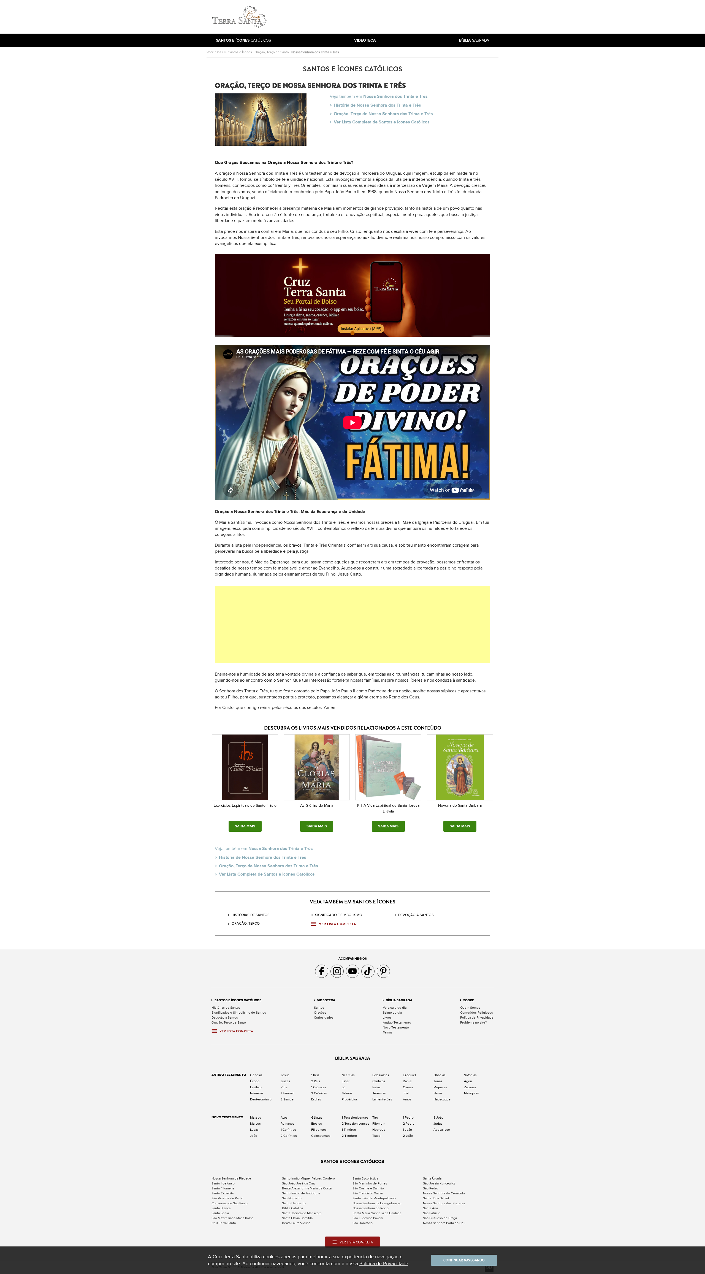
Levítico (256, 1087)
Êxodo (254, 1081)
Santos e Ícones (240, 52)
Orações (320, 1012)
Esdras (316, 1099)
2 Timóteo (349, 1136)
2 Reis (315, 1081)
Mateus (255, 1117)
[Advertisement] (390, 16)
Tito (375, 1117)
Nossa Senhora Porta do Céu (444, 1223)
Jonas (437, 1081)
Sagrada (474, 40)
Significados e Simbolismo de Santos (239, 1012)
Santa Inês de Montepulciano (374, 1198)
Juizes (285, 1081)
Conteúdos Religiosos (476, 1012)
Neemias (348, 1075)
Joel (406, 1093)
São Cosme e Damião (368, 1188)
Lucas (254, 1130)
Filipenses (319, 1130)
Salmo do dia (392, 1012)
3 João (438, 1117)
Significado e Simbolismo (338, 915)
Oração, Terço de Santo (271, 52)
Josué (285, 1075)
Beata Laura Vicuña (296, 1223)
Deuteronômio (261, 1099)
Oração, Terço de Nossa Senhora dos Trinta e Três (383, 114)
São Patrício (431, 1213)
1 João (407, 1130)
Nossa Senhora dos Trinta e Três (315, 52)
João (253, 1136)
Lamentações (382, 1099)
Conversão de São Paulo (230, 1203)
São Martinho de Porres (369, 1183)
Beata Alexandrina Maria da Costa (307, 1188)
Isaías (376, 1087)
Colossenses (320, 1136)
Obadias (439, 1075)
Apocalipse (441, 1130)
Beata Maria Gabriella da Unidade (377, 1213)
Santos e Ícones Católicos (238, 1000)
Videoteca (326, 1000)
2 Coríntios (289, 1136)
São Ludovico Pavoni (367, 1218)
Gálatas (316, 1117)
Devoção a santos (416, 915)
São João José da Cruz (299, 1183)
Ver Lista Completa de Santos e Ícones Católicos (382, 122)
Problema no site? (473, 1022)
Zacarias (470, 1087)
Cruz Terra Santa (224, 1223)
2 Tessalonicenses (355, 1123)
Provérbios (350, 1099)
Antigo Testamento (397, 1022)
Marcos (255, 1123)
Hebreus (378, 1130)
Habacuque (442, 1099)
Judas (437, 1123)
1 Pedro (408, 1117)
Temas (387, 1032)
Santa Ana (430, 1208)
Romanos (287, 1123)
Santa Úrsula (432, 1178)
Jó (343, 1087)
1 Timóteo (349, 1130)
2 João (408, 1136)
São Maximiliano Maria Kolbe (233, 1218)
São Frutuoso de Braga (440, 1218)
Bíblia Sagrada (399, 1000)
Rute (284, 1087)
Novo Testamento (396, 1027)
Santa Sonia (220, 1213)
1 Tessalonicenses (355, 1117)
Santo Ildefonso (223, 1183)
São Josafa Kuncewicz (439, 1183)
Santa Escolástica (365, 1178)
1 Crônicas (318, 1087)
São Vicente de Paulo (227, 1198)
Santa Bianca (221, 1208)
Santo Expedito (223, 1193)
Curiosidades (323, 1017)
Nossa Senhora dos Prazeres (444, 1203)
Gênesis (256, 1075)
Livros (387, 1017)
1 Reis (315, 1075)
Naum (437, 1093)
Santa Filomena (223, 1188)
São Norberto (292, 1198)
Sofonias (470, 1075)
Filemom (378, 1123)
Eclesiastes (380, 1075)
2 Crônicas (319, 1093)
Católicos (243, 40)
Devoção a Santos (225, 1017)
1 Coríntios (288, 1130)
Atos (284, 1117)
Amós (407, 1099)
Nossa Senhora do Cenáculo (444, 1193)
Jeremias (379, 1093)
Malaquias (471, 1093)
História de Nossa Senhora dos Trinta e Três (377, 105)
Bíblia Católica (292, 1208)
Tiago (376, 1136)
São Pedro (430, 1188)
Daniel (407, 1081)
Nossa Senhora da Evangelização (376, 1203)
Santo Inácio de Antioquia (301, 1193)
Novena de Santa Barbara (460, 805)
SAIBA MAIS (245, 826)
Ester (345, 1081)
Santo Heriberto (294, 1203)
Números (257, 1093)
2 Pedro (408, 1123)
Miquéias (440, 1087)
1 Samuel (287, 1093)
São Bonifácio (362, 1223)
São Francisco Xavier (367, 1193)
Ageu (468, 1081)
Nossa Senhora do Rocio (370, 1208)
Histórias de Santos (251, 915)
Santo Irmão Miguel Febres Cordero (308, 1178)
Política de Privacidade (477, 1017)
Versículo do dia (394, 1008)
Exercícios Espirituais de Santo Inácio (245, 805)
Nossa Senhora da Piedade (231, 1178)
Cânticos (378, 1081)
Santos (319, 1008)
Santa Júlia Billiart (436, 1198)
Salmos (347, 1093)
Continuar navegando (464, 1260)
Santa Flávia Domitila (297, 1218)
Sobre (468, 1000)
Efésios (316, 1123)
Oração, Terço (246, 923)
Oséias (408, 1087)
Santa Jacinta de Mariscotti (302, 1213)
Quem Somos (470, 1008)
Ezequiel (409, 1075)
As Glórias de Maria (316, 805)
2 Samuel (287, 1099)
